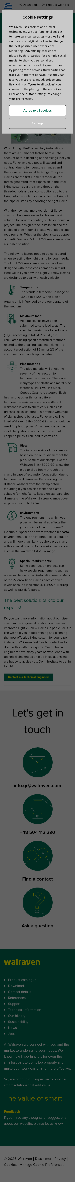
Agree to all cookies (37, 111)
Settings (37, 123)
